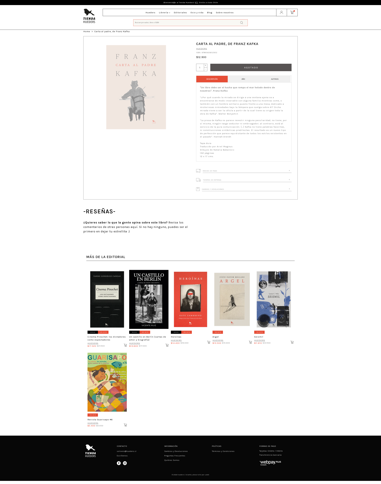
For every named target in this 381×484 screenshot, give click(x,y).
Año (243, 79)
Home (86, 31)
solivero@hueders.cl (126, 451)
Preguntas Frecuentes (174, 456)
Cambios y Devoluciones (176, 451)
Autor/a (274, 79)
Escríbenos (122, 456)
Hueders (201, 48)
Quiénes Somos (171, 460)
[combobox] (190, 22)
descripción (212, 79)
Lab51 (207, 475)
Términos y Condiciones (223, 451)
